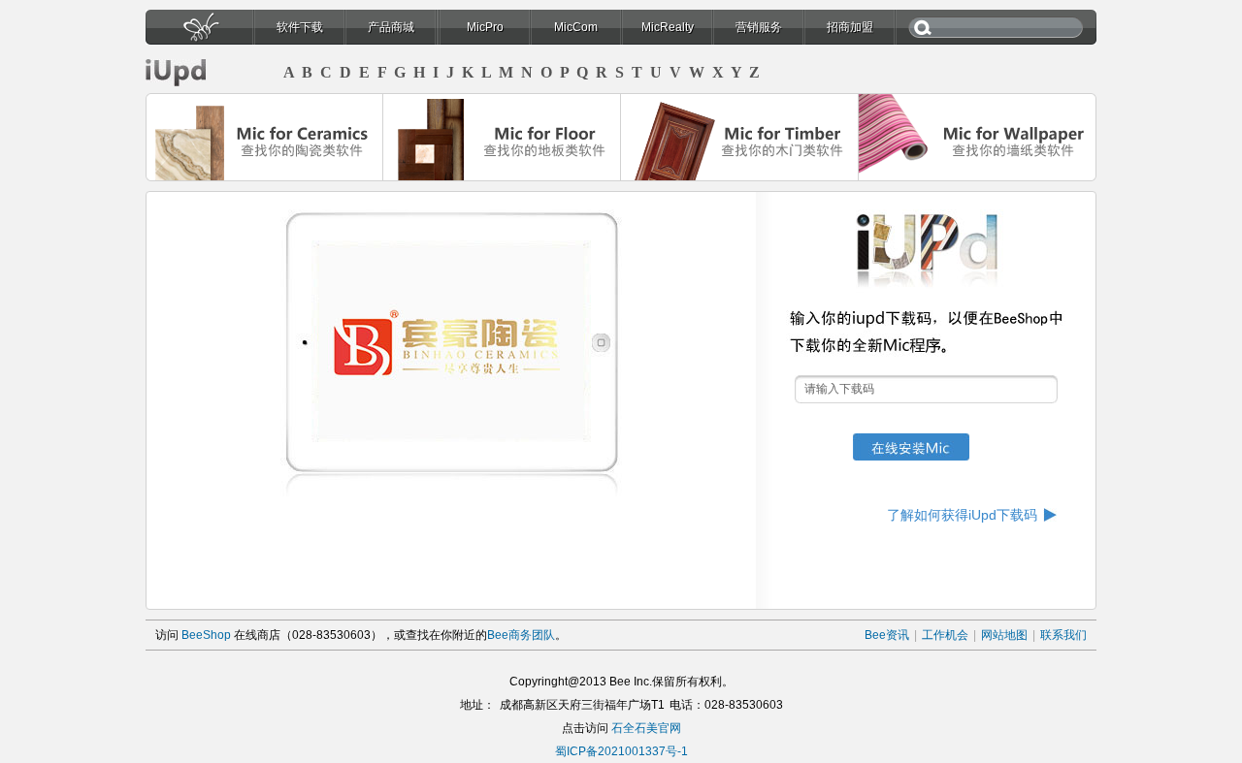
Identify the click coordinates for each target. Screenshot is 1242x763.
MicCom (576, 27)
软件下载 (300, 27)
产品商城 (391, 27)
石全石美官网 (646, 728)
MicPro (485, 27)
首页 (199, 32)
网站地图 (1004, 635)
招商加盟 (850, 27)
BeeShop (206, 635)
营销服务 (758, 27)
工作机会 (945, 635)
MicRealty (667, 27)
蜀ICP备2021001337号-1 (621, 751)
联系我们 (1063, 635)
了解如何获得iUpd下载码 (962, 515)
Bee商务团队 (521, 635)
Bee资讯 (887, 635)
